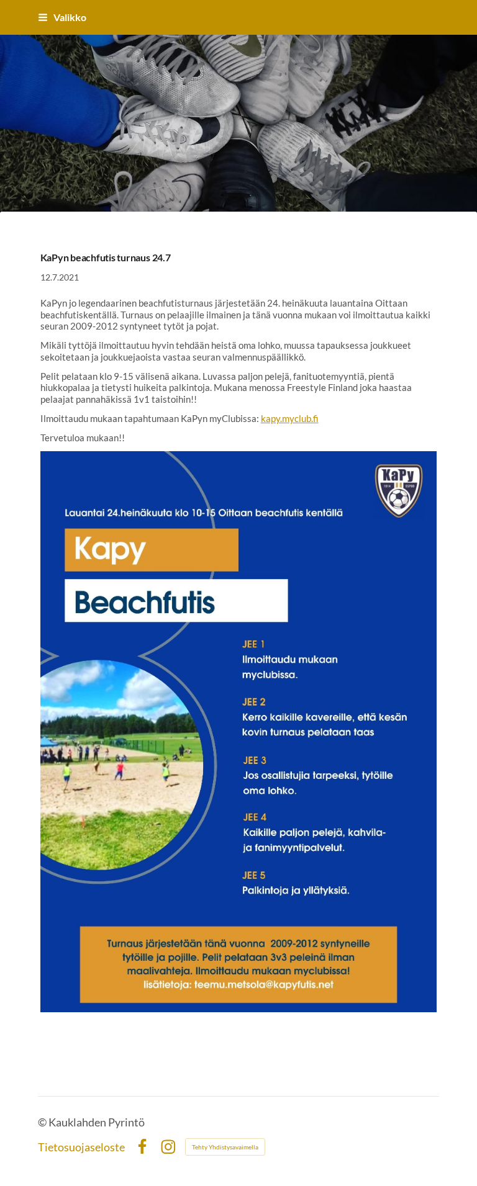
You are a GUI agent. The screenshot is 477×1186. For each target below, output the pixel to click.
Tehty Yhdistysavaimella (225, 1147)
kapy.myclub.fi (290, 418)
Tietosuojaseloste (81, 1146)
